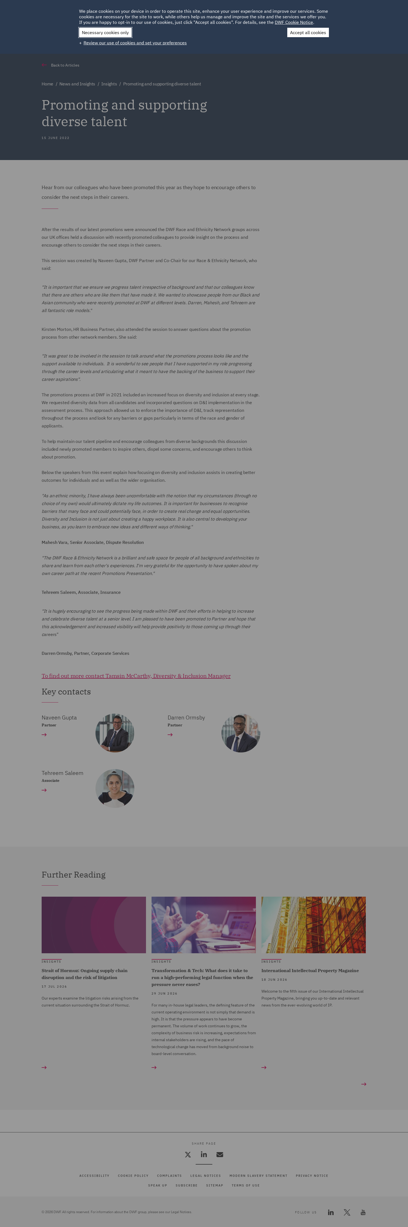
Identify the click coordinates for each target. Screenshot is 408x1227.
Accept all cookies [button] (308, 32)
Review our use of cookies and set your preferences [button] (135, 42)
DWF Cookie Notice (294, 22)
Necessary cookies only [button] (105, 32)
